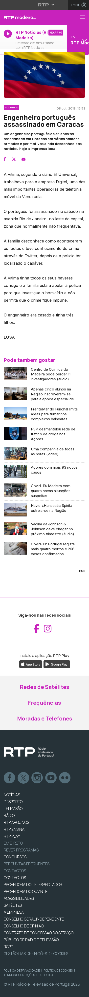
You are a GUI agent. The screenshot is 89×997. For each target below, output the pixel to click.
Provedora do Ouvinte (25, 891)
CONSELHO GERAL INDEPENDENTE (34, 919)
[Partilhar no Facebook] (5, 159)
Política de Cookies (58, 970)
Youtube (51, 778)
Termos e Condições (19, 975)
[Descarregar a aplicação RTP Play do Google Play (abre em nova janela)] (56, 663)
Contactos (15, 870)
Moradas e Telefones (44, 718)
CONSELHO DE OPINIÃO (24, 926)
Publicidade (48, 975)
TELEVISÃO (13, 808)
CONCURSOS (15, 857)
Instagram (37, 778)
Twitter (23, 778)
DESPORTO (13, 801)
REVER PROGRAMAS (21, 850)
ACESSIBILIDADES (19, 898)
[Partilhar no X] (14, 159)
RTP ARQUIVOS (16, 822)
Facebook (10, 778)
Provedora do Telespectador (33, 884)
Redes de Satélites (44, 687)
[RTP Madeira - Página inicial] (29, 17)
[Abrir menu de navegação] (84, 17)
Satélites (13, 905)
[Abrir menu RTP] (44, 4)
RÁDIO (9, 815)
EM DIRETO (13, 843)
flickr (65, 778)
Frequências (44, 702)
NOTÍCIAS (12, 794)
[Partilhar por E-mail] (23, 159)
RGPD (9, 946)
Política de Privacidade (22, 970)
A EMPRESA (14, 912)
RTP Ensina (14, 829)
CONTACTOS (15, 877)
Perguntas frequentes (26, 864)
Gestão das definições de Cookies (36, 953)
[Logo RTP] (29, 752)
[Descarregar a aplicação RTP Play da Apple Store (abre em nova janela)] (31, 663)
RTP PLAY (12, 836)
